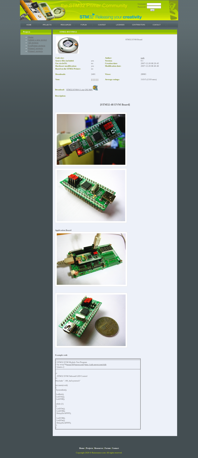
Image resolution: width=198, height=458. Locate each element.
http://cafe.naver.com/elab (95, 364)
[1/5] (91, 80)
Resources (98, 448)
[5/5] (97, 80)
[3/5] (94, 80)
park (142, 58)
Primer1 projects (35, 51)
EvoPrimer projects (36, 45)
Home (30, 37)
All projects (33, 42)
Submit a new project (37, 40)
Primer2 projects (35, 48)
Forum (108, 448)
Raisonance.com (99, 453)
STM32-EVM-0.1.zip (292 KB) (79, 90)
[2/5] (93, 80)
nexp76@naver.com (75, 364)
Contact (115, 448)
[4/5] (96, 80)
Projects (89, 448)
